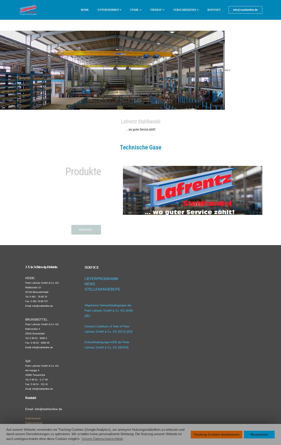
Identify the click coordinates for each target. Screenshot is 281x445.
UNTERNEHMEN (108, 9)
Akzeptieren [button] (259, 434)
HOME (85, 9)
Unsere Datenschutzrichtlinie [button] (102, 439)
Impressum (33, 418)
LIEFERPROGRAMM (101, 279)
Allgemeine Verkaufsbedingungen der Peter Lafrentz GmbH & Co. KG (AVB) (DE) (109, 311)
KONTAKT (214, 9)
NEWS (90, 284)
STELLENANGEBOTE (102, 289)
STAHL (134, 9)
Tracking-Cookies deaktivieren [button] (217, 434)
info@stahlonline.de (245, 9)
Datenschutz (34, 423)
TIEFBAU (156, 9)
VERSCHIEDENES (184, 9)
